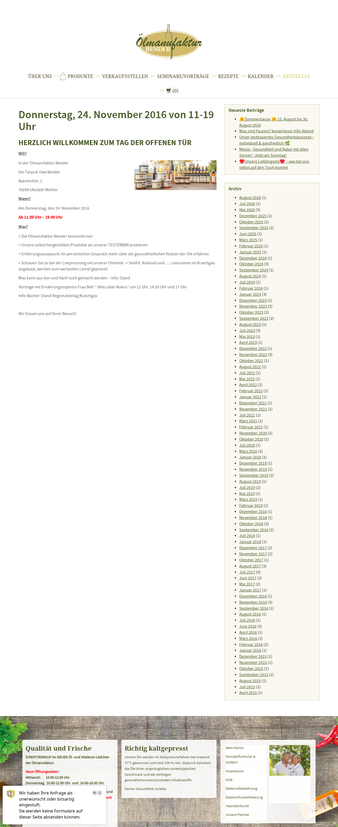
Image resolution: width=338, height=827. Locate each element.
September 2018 (253, 530)
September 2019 (253, 475)
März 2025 (248, 240)
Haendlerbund (237, 805)
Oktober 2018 (251, 523)
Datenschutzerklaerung (244, 797)
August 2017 (250, 566)
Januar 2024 (250, 294)
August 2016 (250, 614)
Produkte (80, 76)
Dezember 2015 (253, 656)
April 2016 (248, 632)
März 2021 (248, 421)
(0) (173, 90)
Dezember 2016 (253, 596)
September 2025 (253, 227)
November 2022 (253, 354)
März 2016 (248, 638)
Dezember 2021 (253, 403)
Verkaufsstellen (125, 76)
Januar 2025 (250, 252)
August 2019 (250, 481)
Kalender (261, 76)
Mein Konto (235, 747)
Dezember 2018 (253, 511)
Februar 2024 (251, 288)
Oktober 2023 (251, 312)
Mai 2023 (247, 336)
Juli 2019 (247, 487)
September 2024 (253, 270)
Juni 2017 (247, 578)
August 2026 (250, 197)
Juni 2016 (247, 626)
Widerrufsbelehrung (241, 788)
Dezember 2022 (253, 348)
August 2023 (250, 324)
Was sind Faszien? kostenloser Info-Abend (276, 131)
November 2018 (253, 517)
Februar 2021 (251, 427)
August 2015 (250, 680)
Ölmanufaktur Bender (169, 41)
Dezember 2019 (253, 463)
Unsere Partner (237, 814)
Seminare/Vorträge (183, 76)
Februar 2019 (251, 505)
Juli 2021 (247, 415)
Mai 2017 (247, 584)
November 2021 (253, 409)
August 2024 (250, 276)
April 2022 (248, 384)
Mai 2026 (247, 209)
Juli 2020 (247, 445)
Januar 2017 (250, 590)
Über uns (40, 76)
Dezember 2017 (253, 548)
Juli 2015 (247, 687)
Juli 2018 (247, 535)
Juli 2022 (247, 373)
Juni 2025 (247, 234)
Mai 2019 (247, 493)
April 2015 (248, 692)
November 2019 (253, 469)
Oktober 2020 (251, 439)
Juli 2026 (247, 203)
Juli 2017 (247, 572)
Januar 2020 (250, 457)
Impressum (235, 771)
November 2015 (253, 662)
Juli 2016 (247, 620)
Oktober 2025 (251, 222)
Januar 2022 (250, 397)
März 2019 (248, 499)
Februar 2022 (251, 391)
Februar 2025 (251, 246)
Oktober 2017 (251, 560)
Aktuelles (296, 76)
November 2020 (253, 433)
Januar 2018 (250, 541)
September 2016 (253, 608)
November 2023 (253, 306)
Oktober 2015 (251, 668)
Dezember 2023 (253, 300)
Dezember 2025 (253, 216)
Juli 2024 (247, 282)
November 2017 (253, 554)
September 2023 (253, 318)
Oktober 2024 (251, 264)
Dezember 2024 (253, 258)
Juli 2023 (247, 330)
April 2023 (248, 342)
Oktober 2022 (251, 360)
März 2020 (248, 451)
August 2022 (250, 366)
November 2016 (253, 602)
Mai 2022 (247, 379)
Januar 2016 (250, 650)
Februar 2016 (251, 644)
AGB (229, 779)
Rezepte (228, 76)
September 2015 (253, 674)
